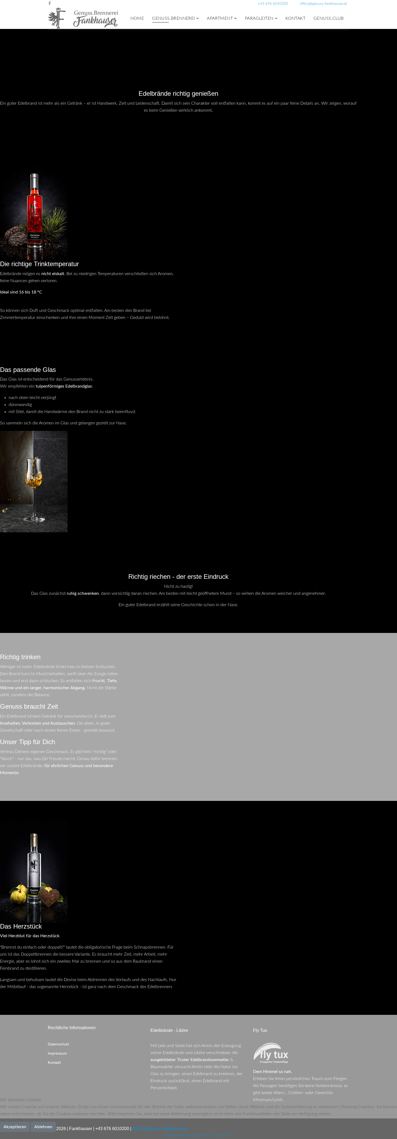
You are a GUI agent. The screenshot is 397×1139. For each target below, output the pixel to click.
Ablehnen (43, 1127)
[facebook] (49, 3)
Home (137, 18)
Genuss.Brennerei (173, 18)
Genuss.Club (329, 18)
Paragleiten (259, 18)
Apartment (220, 18)
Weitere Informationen (187, 1135)
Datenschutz (58, 1044)
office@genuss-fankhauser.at (323, 4)
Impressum (57, 1053)
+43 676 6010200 (273, 4)
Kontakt (295, 18)
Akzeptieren (15, 1127)
